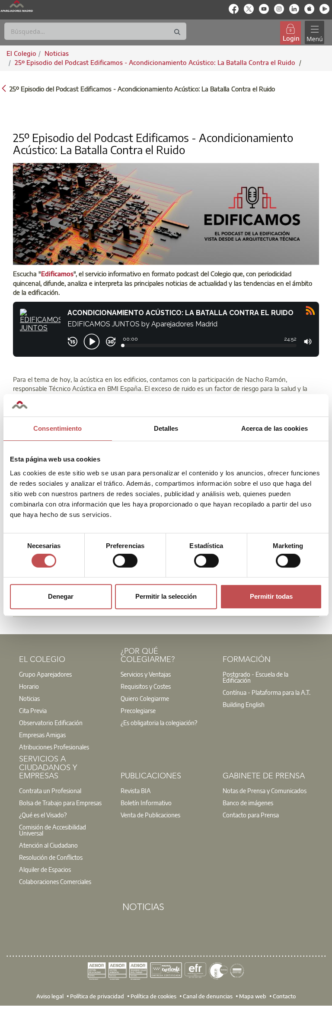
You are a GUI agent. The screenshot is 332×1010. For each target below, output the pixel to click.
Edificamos (57, 274)
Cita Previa (33, 710)
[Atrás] (4, 88)
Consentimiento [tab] (57, 428)
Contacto (284, 995)
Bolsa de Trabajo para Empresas (60, 803)
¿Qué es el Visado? (43, 815)
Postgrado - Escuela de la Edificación (255, 677)
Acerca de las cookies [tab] (274, 428)
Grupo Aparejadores (45, 674)
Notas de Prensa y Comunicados (264, 790)
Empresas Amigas (42, 735)
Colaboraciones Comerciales (55, 881)
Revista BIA (136, 790)
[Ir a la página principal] (16, 6)
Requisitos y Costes (146, 686)
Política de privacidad (97, 995)
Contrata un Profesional (50, 790)
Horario (29, 686)
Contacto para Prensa (251, 815)
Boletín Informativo (146, 803)
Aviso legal (50, 995)
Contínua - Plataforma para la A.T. (266, 692)
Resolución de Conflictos (51, 857)
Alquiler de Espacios (45, 869)
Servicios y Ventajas (146, 674)
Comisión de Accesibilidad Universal (52, 830)
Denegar (60, 596)
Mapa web (252, 995)
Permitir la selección (166, 596)
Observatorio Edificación (51, 722)
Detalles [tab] (166, 428)
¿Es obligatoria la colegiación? (159, 722)
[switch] (125, 561)
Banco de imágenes (248, 803)
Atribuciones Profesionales (54, 747)
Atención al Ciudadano (48, 845)
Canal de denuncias (208, 995)
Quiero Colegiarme (145, 698)
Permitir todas (271, 596)
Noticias (29, 698)
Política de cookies (153, 995)
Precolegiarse (138, 710)
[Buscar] (177, 32)
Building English (244, 704)
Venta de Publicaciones (150, 815)
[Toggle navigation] (314, 32)
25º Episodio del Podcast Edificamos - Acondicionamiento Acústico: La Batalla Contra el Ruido (156, 62)
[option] (64, 674)
